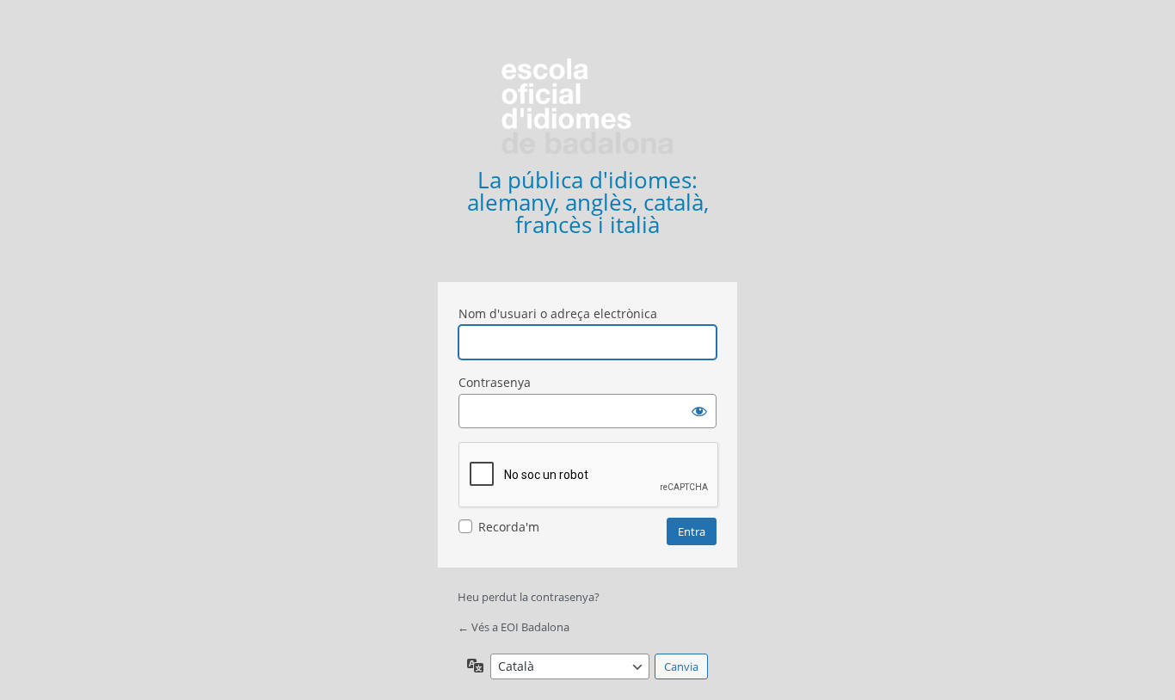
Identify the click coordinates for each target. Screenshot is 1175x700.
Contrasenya (494, 382)
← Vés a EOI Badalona (513, 627)
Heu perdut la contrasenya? (529, 597)
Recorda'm (508, 527)
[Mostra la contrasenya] (699, 411)
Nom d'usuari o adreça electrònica (557, 313)
